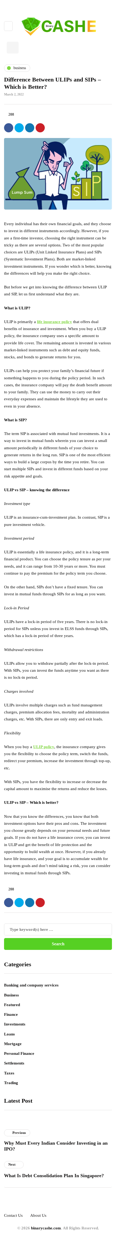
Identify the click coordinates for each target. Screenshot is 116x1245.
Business (11, 995)
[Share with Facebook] (8, 127)
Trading (11, 1083)
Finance (11, 1014)
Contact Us (13, 1215)
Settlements (14, 1063)
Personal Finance (19, 1053)
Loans (9, 1034)
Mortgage (13, 1044)
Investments (14, 1024)
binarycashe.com (46, 1228)
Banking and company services (31, 985)
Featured (12, 1005)
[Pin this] (40, 127)
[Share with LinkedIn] (29, 127)
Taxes (9, 1073)
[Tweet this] (19, 127)
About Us (38, 1215)
